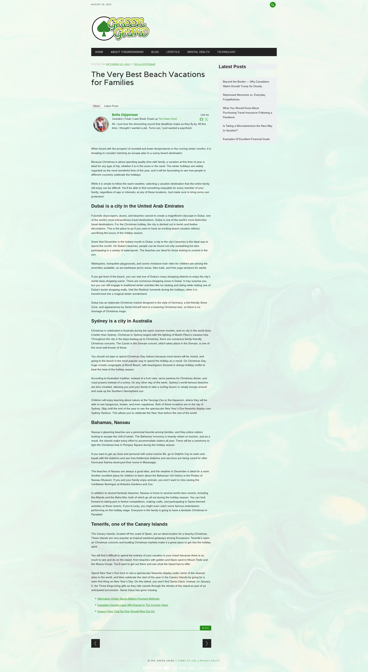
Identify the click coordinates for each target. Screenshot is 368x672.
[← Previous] (95, 643)
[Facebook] (201, 119)
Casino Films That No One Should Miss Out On (126, 611)
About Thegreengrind (127, 52)
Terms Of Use (187, 660)
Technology (226, 52)
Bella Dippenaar (144, 64)
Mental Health (198, 52)
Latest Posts (111, 106)
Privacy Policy (210, 660)
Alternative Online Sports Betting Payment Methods (128, 598)
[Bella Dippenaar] (101, 135)
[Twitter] (206, 119)
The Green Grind (167, 118)
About (96, 106)
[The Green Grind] (120, 40)
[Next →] (207, 643)
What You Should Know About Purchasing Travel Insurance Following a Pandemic (247, 112)
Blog (155, 52)
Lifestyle (173, 52)
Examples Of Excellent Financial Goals (246, 139)
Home (99, 52)
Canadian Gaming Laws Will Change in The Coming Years (132, 605)
